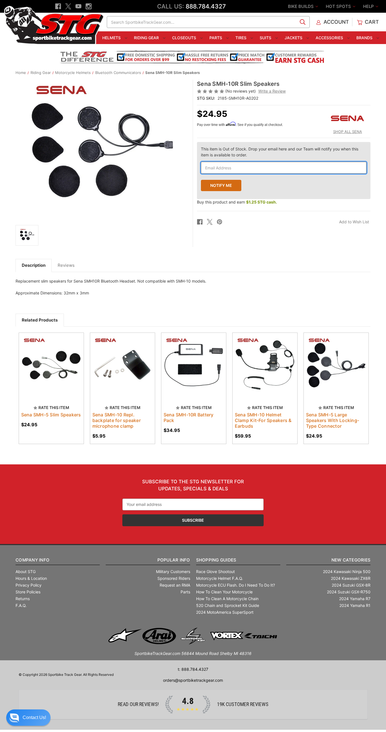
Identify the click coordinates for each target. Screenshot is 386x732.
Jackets (294, 37)
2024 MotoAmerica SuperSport (224, 612)
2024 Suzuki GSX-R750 (348, 591)
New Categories (350, 560)
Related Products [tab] (40, 320)
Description (33, 265)
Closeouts (184, 37)
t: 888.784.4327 (193, 669)
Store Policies (28, 591)
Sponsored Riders (173, 578)
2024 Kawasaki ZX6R (350, 578)
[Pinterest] (219, 222)
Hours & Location (31, 578)
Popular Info (173, 560)
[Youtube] (78, 6)
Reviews (66, 265)
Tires (241, 37)
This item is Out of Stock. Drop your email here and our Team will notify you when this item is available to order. (279, 152)
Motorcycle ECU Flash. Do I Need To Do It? (235, 585)
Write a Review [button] (272, 91)
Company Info (32, 560)
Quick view (48, 360)
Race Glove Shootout (215, 571)
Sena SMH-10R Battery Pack (189, 417)
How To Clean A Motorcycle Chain (227, 598)
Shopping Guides (216, 560)
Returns (23, 598)
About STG (26, 571)
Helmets (112, 37)
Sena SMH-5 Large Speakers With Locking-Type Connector (332, 420)
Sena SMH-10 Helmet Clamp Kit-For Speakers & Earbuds (263, 420)
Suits (266, 37)
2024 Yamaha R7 (354, 598)
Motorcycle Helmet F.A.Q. (219, 578)
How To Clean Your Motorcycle (224, 591)
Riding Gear (147, 37)
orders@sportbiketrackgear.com (193, 680)
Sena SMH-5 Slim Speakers (51, 415)
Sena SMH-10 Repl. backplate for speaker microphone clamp (116, 420)
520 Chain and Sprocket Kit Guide (227, 605)
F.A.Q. (21, 605)
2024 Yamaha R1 (354, 605)
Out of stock (51, 370)
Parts (216, 37)
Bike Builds (301, 6)
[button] (28, 717)
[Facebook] (58, 6)
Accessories (330, 37)
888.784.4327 (206, 6)
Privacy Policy (29, 585)
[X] (68, 6)
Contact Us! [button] (34, 717)
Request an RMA (175, 585)
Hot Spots (339, 6)
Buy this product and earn (237, 202)
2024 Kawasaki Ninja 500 (346, 571)
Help (369, 6)
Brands (365, 37)
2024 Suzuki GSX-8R (351, 585)
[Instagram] (89, 6)
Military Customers (173, 571)
